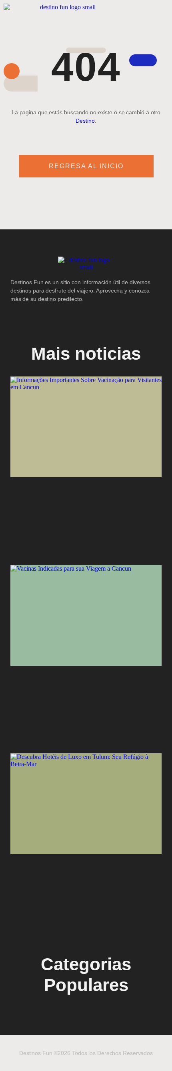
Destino (85, 120)
